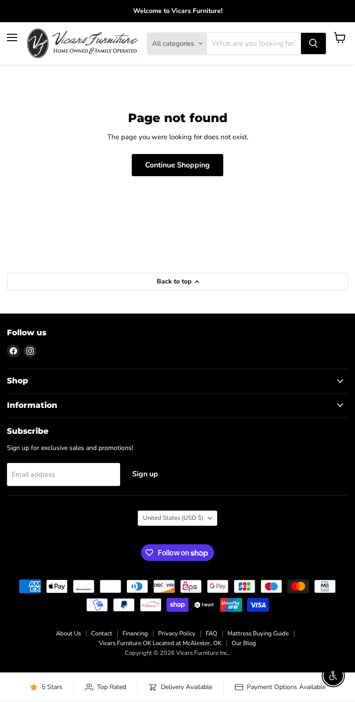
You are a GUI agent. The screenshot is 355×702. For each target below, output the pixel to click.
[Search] (313, 43)
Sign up (145, 474)
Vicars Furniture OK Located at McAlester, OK (160, 643)
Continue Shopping (177, 165)
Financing (135, 633)
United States (173, 518)
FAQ (211, 633)
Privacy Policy (177, 633)
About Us (68, 633)
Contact (101, 633)
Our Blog (244, 643)
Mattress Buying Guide (258, 633)
